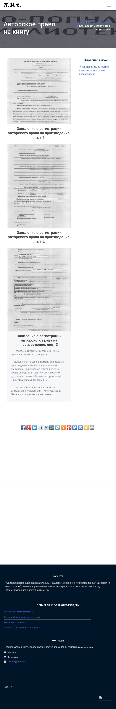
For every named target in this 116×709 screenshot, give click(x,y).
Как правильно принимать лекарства (22, 627)
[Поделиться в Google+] (28, 427)
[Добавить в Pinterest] (69, 427)
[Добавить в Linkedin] (34, 427)
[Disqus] (58, 526)
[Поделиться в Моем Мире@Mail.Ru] (51, 427)
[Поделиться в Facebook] (23, 427)
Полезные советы (99, 21)
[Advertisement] (97, 96)
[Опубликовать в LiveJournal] (46, 427)
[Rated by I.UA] (105, 698)
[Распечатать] (92, 427)
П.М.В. (13, 5)
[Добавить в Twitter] (74, 427)
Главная (80, 21)
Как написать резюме (14, 622)
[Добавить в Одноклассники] (63, 427)
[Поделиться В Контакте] (80, 427)
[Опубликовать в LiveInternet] (40, 427)
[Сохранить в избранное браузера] (86, 427)
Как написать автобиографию (18, 611)
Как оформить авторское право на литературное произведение (94, 70)
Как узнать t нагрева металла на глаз (22, 617)
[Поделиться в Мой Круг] (57, 427)
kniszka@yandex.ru (16, 661)
